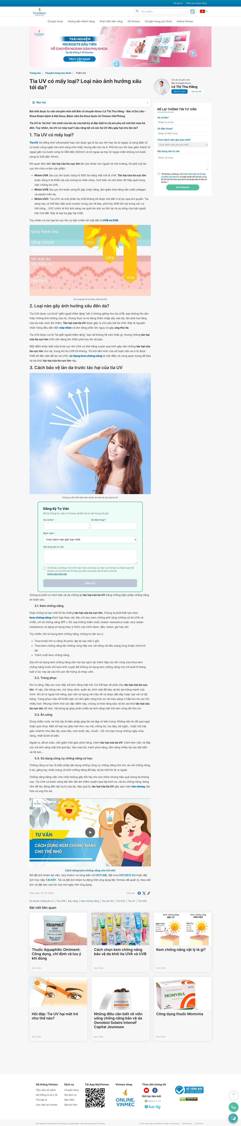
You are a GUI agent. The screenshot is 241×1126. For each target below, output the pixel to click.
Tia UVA (142, 901)
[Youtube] (146, 1090)
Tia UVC (120, 901)
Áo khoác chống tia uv (42, 901)
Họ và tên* (163, 117)
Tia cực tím (108, 901)
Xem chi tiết (196, 91)
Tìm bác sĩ (178, 3)
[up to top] (234, 1096)
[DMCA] (189, 1099)
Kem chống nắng (90, 901)
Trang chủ (35, 73)
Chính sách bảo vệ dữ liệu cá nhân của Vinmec (159, 1124)
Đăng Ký (90, 583)
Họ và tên (48, 520)
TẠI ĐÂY (51, 879)
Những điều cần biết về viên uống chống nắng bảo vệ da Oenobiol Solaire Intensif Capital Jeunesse (118, 1020)
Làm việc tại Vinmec (47, 1104)
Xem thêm (36, 968)
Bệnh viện (49, 533)
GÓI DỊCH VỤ (127, 875)
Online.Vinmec (185, 21)
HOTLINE (101, 875)
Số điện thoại (98, 520)
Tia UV (131, 901)
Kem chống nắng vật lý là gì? (181, 950)
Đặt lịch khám (179, 91)
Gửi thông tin (182, 187)
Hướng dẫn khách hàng (81, 21)
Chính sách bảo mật (57, 574)
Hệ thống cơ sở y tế (46, 1095)
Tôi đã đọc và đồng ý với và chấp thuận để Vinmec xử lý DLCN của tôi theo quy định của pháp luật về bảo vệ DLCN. (184, 178)
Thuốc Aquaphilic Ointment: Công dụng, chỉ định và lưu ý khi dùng (56, 954)
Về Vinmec (134, 21)
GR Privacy (187, 1124)
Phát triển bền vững (111, 21)
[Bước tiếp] (153, 1107)
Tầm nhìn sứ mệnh (46, 1090)
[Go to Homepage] (39, 11)
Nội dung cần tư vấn (53, 547)
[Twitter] (144, 893)
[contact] (234, 1107)
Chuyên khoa (55, 21)
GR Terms (199, 1124)
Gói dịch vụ (70, 1095)
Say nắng (73, 901)
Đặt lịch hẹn (70, 1104)
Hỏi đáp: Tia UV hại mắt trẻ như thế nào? (55, 1016)
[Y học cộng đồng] (153, 1101)
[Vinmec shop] (125, 1098)
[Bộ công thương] (188, 1090)
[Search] (137, 11)
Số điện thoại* (165, 128)
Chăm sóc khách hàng (196, 3)
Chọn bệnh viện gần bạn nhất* (174, 139)
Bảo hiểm (69, 1100)
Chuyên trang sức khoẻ (158, 21)
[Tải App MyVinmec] (95, 1098)
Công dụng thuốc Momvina (179, 1014)
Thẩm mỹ (81, 73)
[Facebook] (139, 893)
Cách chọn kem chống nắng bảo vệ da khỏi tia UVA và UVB (120, 952)
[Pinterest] (148, 893)
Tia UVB (60, 901)
